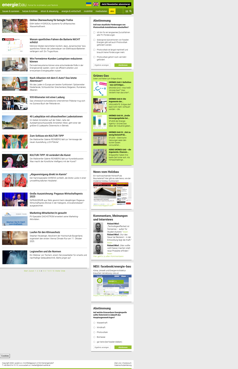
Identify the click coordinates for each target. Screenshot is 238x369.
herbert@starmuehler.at (41, 365)
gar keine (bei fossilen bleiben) (109, 342)
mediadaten (101, 11)
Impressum (127, 363)
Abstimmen (123, 65)
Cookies (5, 356)
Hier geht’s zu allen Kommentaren (108, 256)
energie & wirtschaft (71, 11)
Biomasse (101, 337)
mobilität (88, 11)
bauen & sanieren (10, 11)
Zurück (31, 271)
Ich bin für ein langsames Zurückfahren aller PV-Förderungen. (113, 33)
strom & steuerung (49, 11)
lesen (125, 232)
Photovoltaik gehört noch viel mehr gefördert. (111, 58)
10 (53, 271)
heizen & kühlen (30, 11)
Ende (63, 271)
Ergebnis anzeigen (102, 65)
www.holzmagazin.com (103, 205)
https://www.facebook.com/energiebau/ (110, 295)
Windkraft (101, 327)
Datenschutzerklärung (123, 365)
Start (26, 271)
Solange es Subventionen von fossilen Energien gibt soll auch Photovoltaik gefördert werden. (113, 42)
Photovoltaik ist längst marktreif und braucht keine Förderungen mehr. (112, 51)
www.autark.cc (25, 365)
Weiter (57, 271)
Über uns (117, 363)
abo (112, 11)
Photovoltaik (102, 332)
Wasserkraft (102, 323)
